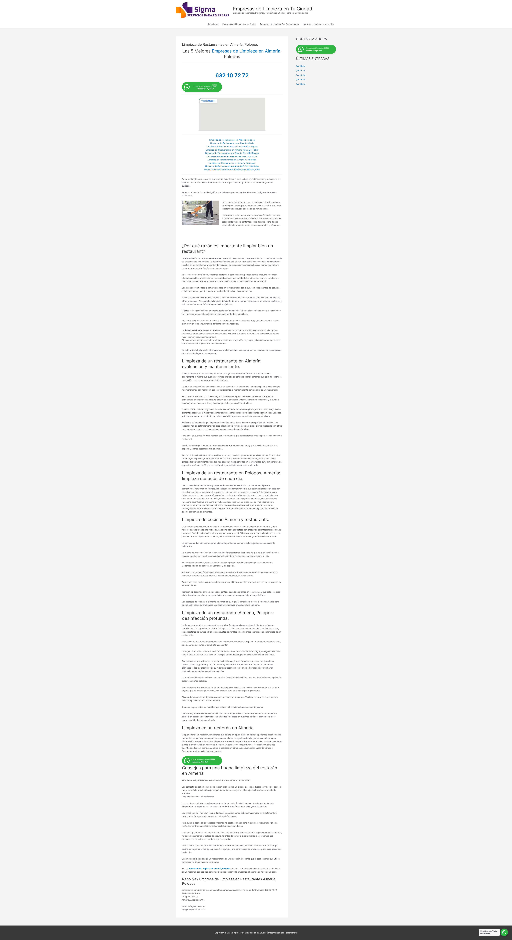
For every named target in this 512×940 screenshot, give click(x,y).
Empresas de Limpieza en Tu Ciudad (272, 8)
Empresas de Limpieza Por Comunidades (279, 24)
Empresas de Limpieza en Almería (246, 51)
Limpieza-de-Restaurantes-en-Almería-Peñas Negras (232, 146)
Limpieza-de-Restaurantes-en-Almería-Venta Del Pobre (232, 150)
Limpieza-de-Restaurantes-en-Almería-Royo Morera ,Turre (232, 169)
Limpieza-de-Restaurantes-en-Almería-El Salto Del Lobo (232, 166)
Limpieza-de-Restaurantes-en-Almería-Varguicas (232, 163)
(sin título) (300, 66)
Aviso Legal (213, 24)
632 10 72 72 (232, 75)
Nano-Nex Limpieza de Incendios (318, 24)
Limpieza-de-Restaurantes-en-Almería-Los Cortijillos (232, 156)
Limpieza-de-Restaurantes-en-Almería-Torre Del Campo (232, 153)
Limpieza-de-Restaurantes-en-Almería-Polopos (232, 140)
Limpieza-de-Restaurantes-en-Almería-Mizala (232, 143)
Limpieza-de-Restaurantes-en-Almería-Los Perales (232, 159)
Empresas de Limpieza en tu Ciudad (239, 24)
